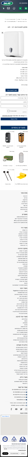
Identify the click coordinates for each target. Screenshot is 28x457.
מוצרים (19, 19)
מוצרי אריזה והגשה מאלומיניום (20, 355)
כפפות (25, 321)
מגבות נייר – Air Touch (7, 165)
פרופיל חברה (24, 203)
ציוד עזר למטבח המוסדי (21, 374)
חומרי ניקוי (23, 288)
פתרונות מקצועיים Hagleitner (20, 290)
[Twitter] (21, 409)
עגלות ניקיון (24, 319)
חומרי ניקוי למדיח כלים (22, 304)
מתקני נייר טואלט (23, 251)
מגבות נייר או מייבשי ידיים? (21, 218)
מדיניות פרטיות (23, 209)
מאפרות (25, 266)
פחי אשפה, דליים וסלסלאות (21, 328)
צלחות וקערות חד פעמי (22, 351)
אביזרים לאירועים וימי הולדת (20, 370)
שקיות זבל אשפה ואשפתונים (20, 381)
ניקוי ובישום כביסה (23, 300)
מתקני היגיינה (22, 248)
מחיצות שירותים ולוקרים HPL (20, 220)
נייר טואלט (24, 230)
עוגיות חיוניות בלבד (14, 453)
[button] (26, 8)
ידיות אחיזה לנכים (23, 270)
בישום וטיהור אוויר (23, 296)
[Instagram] (26, 409)
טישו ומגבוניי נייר (23, 241)
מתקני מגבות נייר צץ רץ (10, 19)
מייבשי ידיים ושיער (23, 271)
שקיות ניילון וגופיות (23, 379)
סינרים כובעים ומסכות (22, 330)
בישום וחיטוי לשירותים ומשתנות (20, 334)
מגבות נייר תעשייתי (22, 235)
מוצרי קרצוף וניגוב (23, 341)
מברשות (25, 336)
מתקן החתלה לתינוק (22, 275)
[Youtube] (16, 409)
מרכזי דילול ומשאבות (22, 307)
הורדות (25, 198)
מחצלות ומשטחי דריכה (22, 332)
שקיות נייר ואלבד (23, 364)
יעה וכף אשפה (24, 326)
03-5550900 (23, 3)
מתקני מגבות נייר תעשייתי (21, 279)
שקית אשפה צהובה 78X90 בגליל (21, 184)
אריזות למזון (24, 358)
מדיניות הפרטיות (7, 115)
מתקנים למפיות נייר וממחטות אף (20, 285)
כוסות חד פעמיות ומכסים (21, 349)
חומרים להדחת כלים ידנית (21, 309)
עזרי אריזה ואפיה (23, 366)
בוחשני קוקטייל (8, 184)
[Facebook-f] (11, 409)
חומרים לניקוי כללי (23, 313)
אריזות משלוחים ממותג (22, 216)
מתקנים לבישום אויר (22, 268)
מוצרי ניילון (23, 377)
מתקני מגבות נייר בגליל (21, 252)
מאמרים (24, 214)
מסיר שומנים (24, 302)
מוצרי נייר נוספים (23, 243)
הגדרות (23, 453)
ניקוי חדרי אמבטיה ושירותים (21, 294)
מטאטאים (25, 322)
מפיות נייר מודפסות (23, 234)
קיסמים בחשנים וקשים (22, 360)
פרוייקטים (25, 199)
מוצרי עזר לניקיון (21, 317)
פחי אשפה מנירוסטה (22, 260)
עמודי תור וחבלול (23, 281)
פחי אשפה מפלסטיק (22, 258)
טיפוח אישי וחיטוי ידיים (22, 298)
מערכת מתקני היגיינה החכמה (20, 222)
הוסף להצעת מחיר (12, 90)
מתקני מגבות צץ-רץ (22, 254)
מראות (25, 283)
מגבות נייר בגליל (23, 232)
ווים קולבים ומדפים (23, 273)
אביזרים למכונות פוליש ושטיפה (20, 340)
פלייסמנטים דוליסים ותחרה (21, 372)
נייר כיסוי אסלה (23, 245)
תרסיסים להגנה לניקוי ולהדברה (20, 311)
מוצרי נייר (24, 228)
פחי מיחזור (24, 264)
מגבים (25, 324)
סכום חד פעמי (24, 353)
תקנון (26, 211)
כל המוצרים (24, 201)
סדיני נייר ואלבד (23, 239)
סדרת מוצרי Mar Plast (22, 21)
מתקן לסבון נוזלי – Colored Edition (8, 146)
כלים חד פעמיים (22, 345)
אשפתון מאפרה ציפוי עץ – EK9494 (21, 146)
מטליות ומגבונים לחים (22, 338)
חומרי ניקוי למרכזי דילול (21, 305)
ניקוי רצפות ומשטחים (22, 292)
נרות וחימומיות (24, 362)
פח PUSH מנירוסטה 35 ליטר (21, 165)
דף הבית (25, 196)
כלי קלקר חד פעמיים (22, 357)
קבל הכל (5, 453)
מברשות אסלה (24, 277)
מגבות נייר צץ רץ (23, 237)
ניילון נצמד (24, 383)
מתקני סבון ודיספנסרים (22, 256)
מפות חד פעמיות (23, 368)
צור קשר (25, 205)
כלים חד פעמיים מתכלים (21, 347)
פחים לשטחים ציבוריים (22, 262)
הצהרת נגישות (24, 207)
